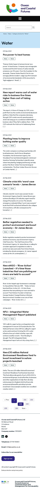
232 (31, 400)
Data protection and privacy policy (12, 470)
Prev (7, 400)
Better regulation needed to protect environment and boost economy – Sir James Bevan (19, 225)
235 (5, 408)
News (9, 34)
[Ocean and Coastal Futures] (20, 8)
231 (25, 400)
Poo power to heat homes (16, 54)
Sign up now (8, 458)
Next (24, 408)
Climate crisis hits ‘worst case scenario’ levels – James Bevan (19, 183)
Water (12, 58)
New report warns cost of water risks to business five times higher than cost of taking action (20, 96)
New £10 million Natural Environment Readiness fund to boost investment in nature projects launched (19, 356)
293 (16, 408)
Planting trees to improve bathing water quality (16, 140)
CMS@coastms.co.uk (13, 447)
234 (27, 404)
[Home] (5, 34)
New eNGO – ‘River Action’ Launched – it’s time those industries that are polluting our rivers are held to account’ (19, 270)
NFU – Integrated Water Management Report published (19, 313)
